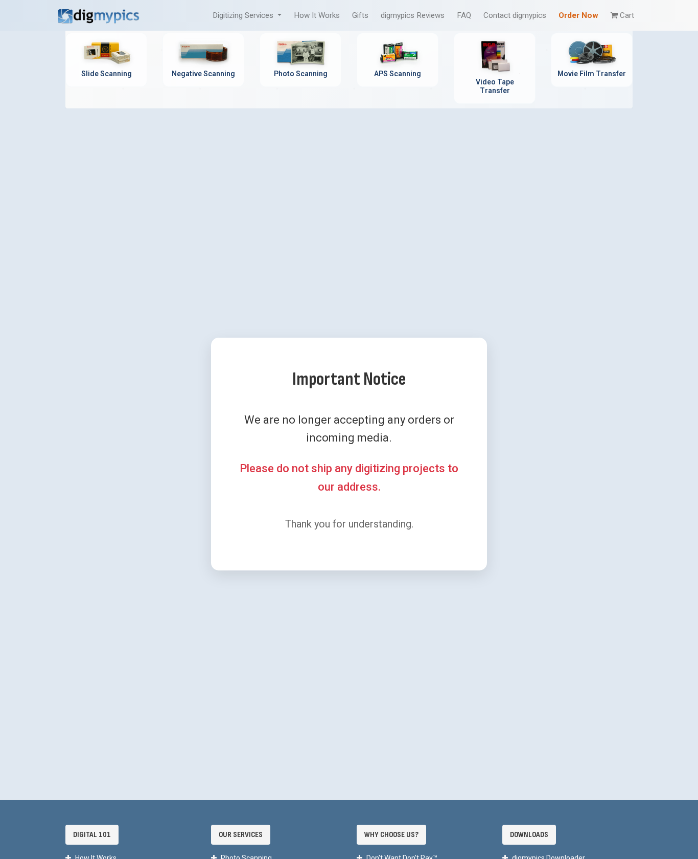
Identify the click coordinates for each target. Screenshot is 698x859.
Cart (627, 15)
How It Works (317, 15)
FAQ (464, 15)
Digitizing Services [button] (244, 15)
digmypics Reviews (413, 15)
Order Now (578, 15)
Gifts (360, 15)
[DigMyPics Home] (98, 15)
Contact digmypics (514, 15)
